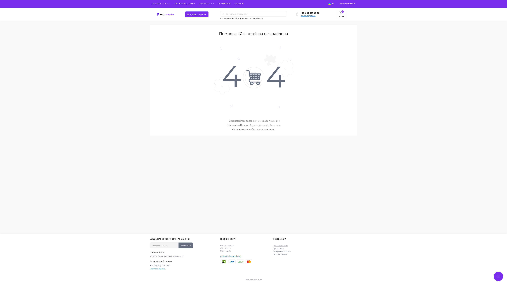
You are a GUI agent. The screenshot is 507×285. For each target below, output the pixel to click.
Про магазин (224, 4)
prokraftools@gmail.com (230, 256)
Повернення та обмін (184, 4)
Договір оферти (206, 4)
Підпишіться (185, 245)
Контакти (239, 4)
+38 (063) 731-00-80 (310, 13)
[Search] (223, 13)
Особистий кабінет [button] (347, 4)
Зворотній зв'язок (280, 254)
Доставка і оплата (161, 4)
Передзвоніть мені (157, 269)
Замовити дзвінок (308, 16)
